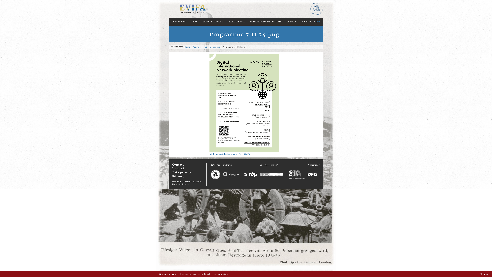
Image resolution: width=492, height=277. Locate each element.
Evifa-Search (179, 22)
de (315, 22)
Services (292, 22)
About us (307, 22)
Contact (178, 164)
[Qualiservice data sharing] (231, 174)
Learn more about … (221, 274)
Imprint (178, 168)
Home (187, 47)
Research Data (236, 22)
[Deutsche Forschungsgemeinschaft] (312, 175)
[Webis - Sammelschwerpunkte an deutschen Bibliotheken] (250, 175)
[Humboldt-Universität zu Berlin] (316, 14)
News (194, 22)
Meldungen (215, 47)
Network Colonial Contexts (265, 22)
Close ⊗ (484, 274)
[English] (193, 12)
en (318, 22)
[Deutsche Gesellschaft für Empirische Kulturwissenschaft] (271, 175)
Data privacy (181, 172)
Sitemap (178, 176)
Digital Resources (213, 22)
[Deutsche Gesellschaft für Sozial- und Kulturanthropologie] (297, 174)
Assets (196, 47)
